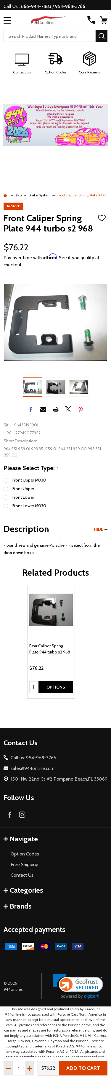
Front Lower (23, 497)
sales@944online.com (32, 768)
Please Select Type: (31, 468)
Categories (26, 890)
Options (55, 687)
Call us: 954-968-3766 (33, 758)
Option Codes (25, 854)
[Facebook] (30, 409)
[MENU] (7, 20)
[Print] (55, 409)
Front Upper (23, 488)
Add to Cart (83, 1068)
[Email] (43, 409)
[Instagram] (22, 814)
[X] (68, 409)
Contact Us (22, 875)
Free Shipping (24, 864)
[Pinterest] (80, 409)
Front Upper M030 (29, 480)
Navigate (24, 839)
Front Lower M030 (29, 505)
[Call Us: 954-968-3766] (91, 20)
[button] (22, 63)
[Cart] (104, 20)
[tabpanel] (51, 642)
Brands (21, 906)
